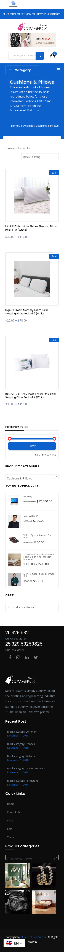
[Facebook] (10, 658)
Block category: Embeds (21, 744)
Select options (10, 200)
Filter (32, 446)
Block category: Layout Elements (26, 768)
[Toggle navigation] (58, 16)
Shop (10, 820)
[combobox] (32, 476)
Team (10, 837)
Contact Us (13, 812)
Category (23, 70)
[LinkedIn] (27, 658)
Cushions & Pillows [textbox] (31, 478)
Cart (9, 828)
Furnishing (27, 125)
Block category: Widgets (21, 756)
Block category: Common (21, 731)
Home (15, 125)
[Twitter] (36, 658)
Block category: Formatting (22, 780)
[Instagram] (18, 658)
